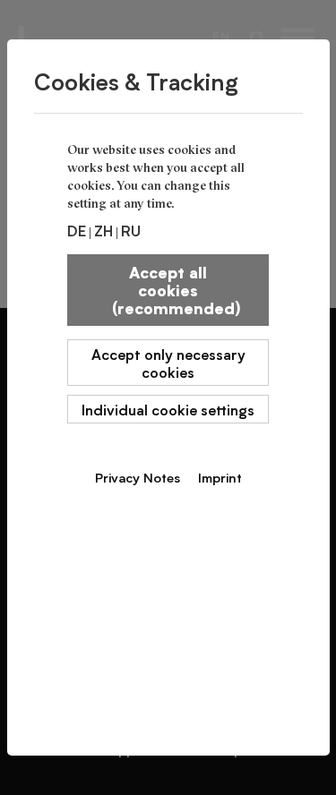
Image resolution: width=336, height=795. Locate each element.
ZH (103, 230)
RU (131, 230)
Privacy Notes (137, 477)
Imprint (220, 477)
